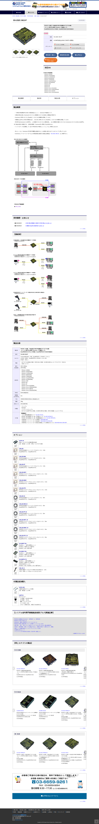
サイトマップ (73, 1)
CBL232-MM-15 (23, 504)
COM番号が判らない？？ (19, 630)
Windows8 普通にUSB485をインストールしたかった (25, 622)
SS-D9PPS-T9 (23, 559)
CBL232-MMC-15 (23, 527)
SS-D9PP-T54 (22, 543)
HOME (19, 12)
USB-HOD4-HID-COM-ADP (61, 422)
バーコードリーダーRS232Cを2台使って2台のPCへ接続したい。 (28, 631)
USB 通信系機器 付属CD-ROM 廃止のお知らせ (39, 223)
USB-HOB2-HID (44, 419)
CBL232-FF (22, 464)
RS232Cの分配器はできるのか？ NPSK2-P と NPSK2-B (27, 619)
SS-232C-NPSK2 (65, 668)
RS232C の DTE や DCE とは (20, 620)
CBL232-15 (22, 496)
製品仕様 (57, 98)
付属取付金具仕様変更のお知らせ (35, 225)
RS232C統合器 (17, 692)
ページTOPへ (83, 228)
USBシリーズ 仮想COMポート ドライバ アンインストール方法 (27, 628)
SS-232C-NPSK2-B (50, 418)
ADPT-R (21, 595)
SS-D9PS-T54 (22, 551)
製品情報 (31, 12)
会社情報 (69, 12)
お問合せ (84, 1)
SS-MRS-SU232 (42, 710)
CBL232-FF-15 (23, 512)
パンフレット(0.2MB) (60, 44)
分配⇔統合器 (17, 734)
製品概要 (21, 98)
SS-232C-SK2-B (55, 133)
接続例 (39, 98)
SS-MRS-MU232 (20, 710)
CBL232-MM (22, 456)
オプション (75, 98)
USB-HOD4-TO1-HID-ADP (46, 421)
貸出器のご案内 (23, 809)
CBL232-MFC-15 (23, 519)
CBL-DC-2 (22, 568)
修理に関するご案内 (46, 809)
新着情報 (68, 812)
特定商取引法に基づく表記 (34, 809)
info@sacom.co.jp (19, 820)
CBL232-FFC (22, 488)
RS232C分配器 (17, 650)
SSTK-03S (22, 587)
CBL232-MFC (22, 472)
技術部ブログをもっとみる (79, 633)
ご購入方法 (15, 809)
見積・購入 (51, 55)
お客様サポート (56, 12)
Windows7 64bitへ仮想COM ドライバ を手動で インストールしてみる (28, 623)
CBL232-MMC (23, 480)
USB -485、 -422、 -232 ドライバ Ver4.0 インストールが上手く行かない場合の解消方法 (32, 625)
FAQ (79, 1)
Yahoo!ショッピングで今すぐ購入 (51, 60)
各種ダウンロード (44, 12)
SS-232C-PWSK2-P (65, 710)
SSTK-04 (21, 440)
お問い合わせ (81, 12)
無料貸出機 (65, 55)
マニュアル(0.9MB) (75, 44)
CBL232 (21, 448)
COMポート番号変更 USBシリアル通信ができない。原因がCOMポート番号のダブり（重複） (34, 626)
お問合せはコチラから (50, 796)
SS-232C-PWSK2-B (43, 752)
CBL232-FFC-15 (23, 535)
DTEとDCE (18, 206)
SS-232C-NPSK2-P (48, 416)
